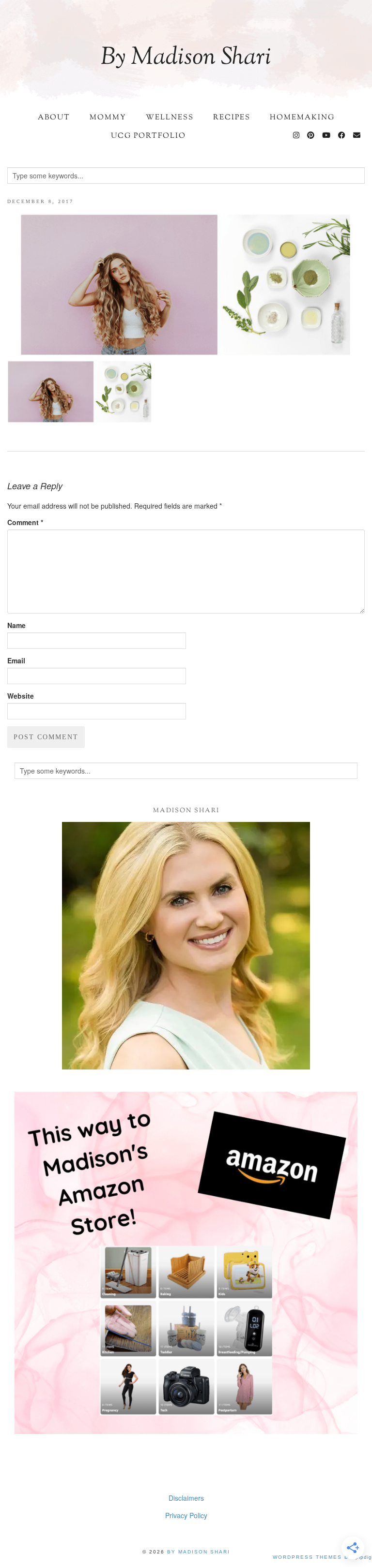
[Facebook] (342, 136)
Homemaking (302, 118)
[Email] (357, 136)
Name (16, 625)
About (54, 118)
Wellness (170, 118)
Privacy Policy (186, 1515)
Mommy (108, 118)
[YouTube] (326, 136)
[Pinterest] (311, 136)
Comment (25, 522)
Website (20, 696)
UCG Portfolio (148, 136)
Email (16, 660)
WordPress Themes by (322, 1557)
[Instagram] (296, 136)
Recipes (231, 118)
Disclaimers (186, 1498)
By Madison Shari (186, 58)
